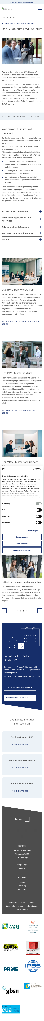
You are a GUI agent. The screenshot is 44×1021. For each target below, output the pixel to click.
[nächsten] (39, 610)
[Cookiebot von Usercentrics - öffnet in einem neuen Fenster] (33, 469)
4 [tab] (26, 610)
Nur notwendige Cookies (22, 550)
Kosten (5, 239)
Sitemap (21, 906)
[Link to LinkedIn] (26, 830)
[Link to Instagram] (8, 830)
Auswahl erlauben (22, 543)
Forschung (22, 886)
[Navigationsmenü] (39, 9)
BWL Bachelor (37, 116)
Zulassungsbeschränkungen (16, 227)
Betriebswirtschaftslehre (15, 116)
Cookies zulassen (22, 537)
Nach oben (19, 819)
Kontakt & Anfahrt (22, 909)
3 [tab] (23, 610)
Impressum (13, 902)
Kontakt (22, 868)
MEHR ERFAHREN (20, 745)
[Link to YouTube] (22, 837)
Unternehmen (22, 889)
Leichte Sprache (32, 906)
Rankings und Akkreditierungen (18, 233)
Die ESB (22, 893)
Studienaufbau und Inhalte (15, 211)
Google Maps (22, 865)
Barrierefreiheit (11, 906)
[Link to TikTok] (17, 830)
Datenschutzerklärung (27, 902)
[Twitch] (35, 830)
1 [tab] (17, 610)
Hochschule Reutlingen (22, 2)
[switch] (39, 510)
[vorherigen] (4, 610)
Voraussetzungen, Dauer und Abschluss (16, 219)
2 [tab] (20, 610)
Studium (22, 882)
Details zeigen (33, 531)
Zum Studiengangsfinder (19, 687)
